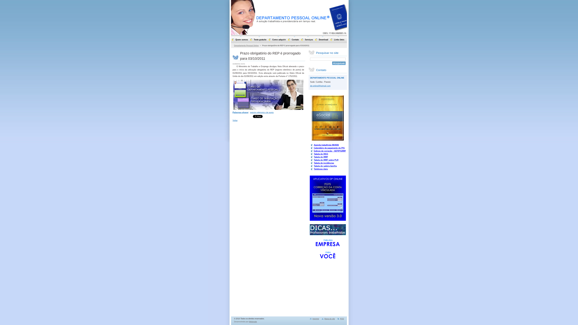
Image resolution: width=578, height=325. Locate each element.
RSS (342, 319)
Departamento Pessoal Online (246, 45)
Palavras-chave (240, 112)
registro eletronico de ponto (262, 112)
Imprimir (315, 319)
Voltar (235, 120)
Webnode (253, 322)
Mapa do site (329, 319)
